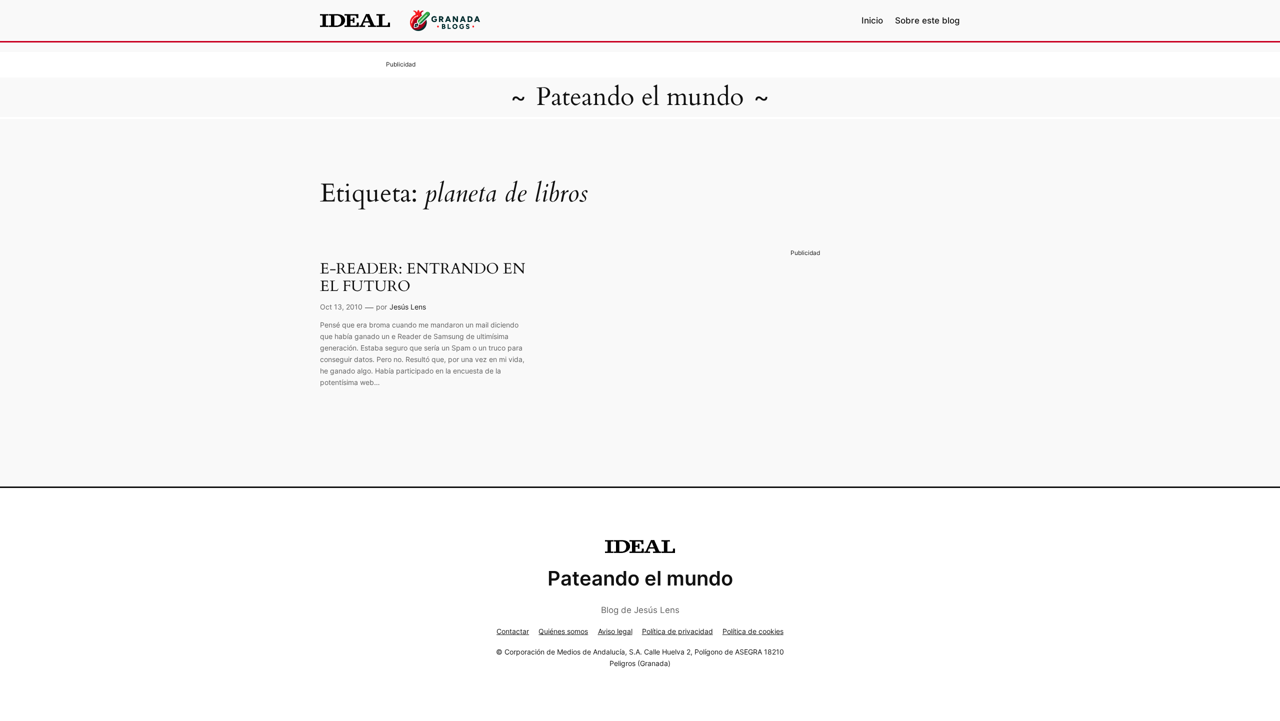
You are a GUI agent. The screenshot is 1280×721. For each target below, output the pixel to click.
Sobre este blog (927, 21)
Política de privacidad (677, 631)
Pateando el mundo (640, 97)
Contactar (512, 631)
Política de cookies (753, 631)
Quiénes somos (563, 631)
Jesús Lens (408, 306)
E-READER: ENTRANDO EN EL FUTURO (423, 278)
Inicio (872, 21)
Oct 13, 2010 (341, 306)
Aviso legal (615, 631)
